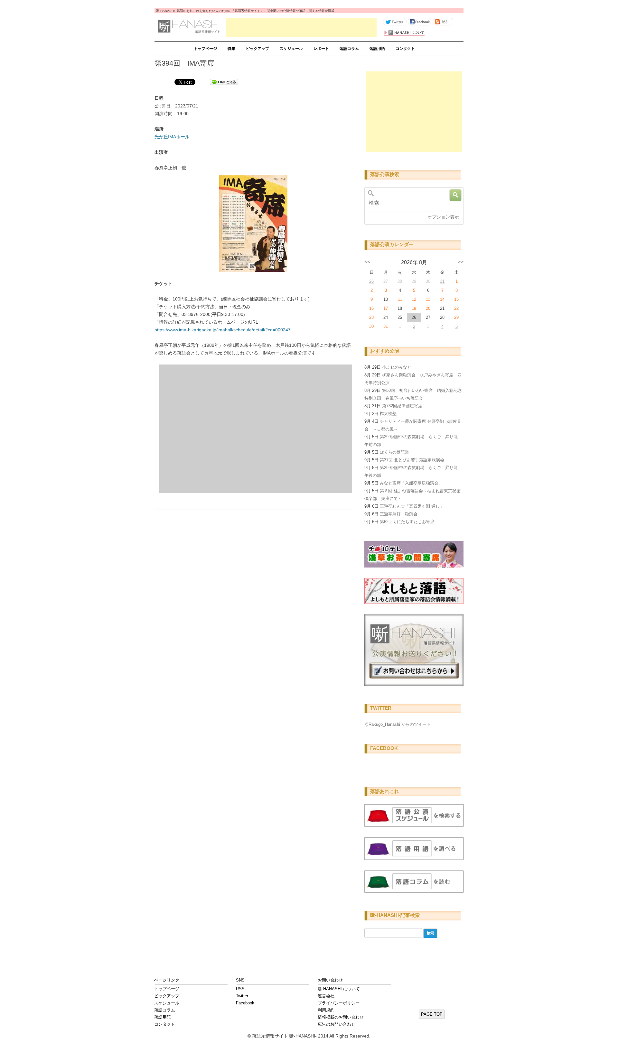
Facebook (245, 1003)
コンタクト (405, 48)
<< (367, 261)
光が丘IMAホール (172, 136)
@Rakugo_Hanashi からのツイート (397, 724)
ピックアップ (257, 48)
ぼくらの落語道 (394, 452)
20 (428, 308)
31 (442, 281)
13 (428, 299)
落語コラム (349, 48)
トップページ (205, 48)
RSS (240, 988)
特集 (231, 48)
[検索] (411, 203)
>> (461, 261)
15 (456, 299)
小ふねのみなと (396, 367)
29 (456, 317)
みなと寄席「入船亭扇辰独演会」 (411, 483)
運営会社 (326, 995)
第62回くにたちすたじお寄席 (407, 521)
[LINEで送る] (224, 81)
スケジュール (291, 48)
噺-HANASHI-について (339, 988)
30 (371, 326)
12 (414, 299)
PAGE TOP (432, 1014)
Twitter (242, 995)
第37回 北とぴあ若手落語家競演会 (412, 459)
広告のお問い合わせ (336, 1024)
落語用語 (377, 48)
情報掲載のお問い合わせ (341, 1017)
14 (442, 299)
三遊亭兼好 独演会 (398, 514)
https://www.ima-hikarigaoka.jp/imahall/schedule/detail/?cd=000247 (222, 329)
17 (385, 308)
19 (414, 308)
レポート (321, 48)
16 (371, 308)
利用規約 (326, 1010)
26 (371, 281)
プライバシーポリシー (339, 1003)
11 (400, 299)
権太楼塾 (388, 413)
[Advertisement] (301, 27)
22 (456, 308)
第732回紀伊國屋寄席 (402, 405)
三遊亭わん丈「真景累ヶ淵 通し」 (412, 506)
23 (371, 317)
